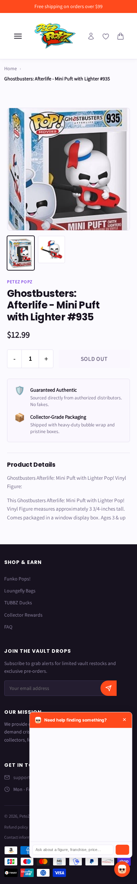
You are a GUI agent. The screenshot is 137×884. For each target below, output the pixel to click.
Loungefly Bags (19, 590)
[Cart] (120, 36)
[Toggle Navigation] (18, 36)
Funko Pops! (17, 579)
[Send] (122, 850)
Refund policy (16, 827)
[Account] (91, 36)
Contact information (21, 837)
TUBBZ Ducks (18, 602)
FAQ (8, 627)
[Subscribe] (108, 688)
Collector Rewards (23, 615)
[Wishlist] (106, 36)
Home (10, 68)
